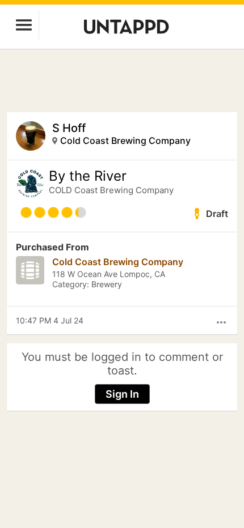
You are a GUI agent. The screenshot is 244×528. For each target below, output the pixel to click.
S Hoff (69, 128)
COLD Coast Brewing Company (111, 190)
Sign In (122, 394)
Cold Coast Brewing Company (125, 140)
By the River (88, 176)
